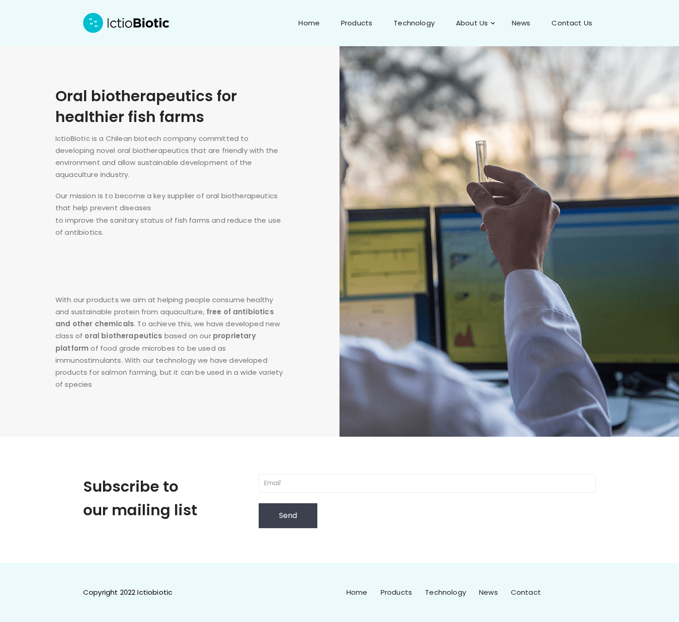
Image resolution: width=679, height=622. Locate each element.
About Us (472, 23)
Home (309, 23)
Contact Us (572, 23)
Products (356, 23)
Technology (414, 23)
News (521, 23)
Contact (526, 592)
